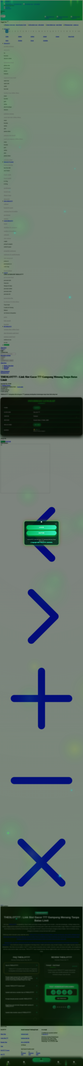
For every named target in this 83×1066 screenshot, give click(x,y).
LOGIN (41, 527)
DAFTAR (41, 533)
